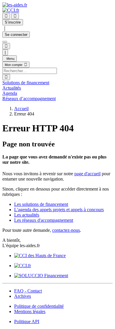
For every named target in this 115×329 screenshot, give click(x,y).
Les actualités (26, 214)
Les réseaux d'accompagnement (43, 220)
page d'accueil (87, 173)
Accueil (21, 108)
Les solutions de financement (41, 204)
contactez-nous (66, 230)
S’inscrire (13, 22)
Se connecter (16, 34)
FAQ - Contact (28, 290)
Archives (22, 296)
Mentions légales (29, 311)
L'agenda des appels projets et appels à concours (59, 209)
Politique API (26, 321)
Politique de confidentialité (39, 306)
